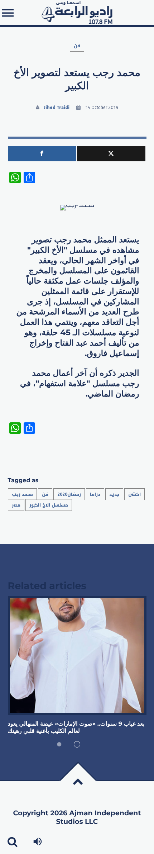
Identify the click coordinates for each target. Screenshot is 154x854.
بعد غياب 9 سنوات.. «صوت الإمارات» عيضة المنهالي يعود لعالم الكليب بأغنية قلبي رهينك (76, 728)
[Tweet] (111, 153)
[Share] (42, 153)
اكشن (134, 494)
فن (77, 46)
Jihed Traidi (56, 107)
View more (77, 655)
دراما (95, 494)
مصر (16, 505)
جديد (114, 494)
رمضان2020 (69, 494)
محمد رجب (22, 494)
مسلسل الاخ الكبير (48, 505)
